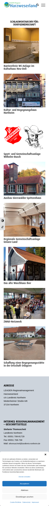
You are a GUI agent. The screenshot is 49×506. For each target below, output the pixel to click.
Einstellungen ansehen (24, 497)
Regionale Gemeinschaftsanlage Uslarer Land (22, 240)
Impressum (35, 502)
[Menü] (42, 5)
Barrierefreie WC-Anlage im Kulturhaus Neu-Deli (19, 67)
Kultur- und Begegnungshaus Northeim (20, 111)
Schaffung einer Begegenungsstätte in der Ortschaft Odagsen (24, 364)
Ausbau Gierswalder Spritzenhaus (22, 198)
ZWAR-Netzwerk (13, 321)
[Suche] (36, 5)
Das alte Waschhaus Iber (17, 283)
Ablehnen (24, 490)
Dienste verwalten (24, 477)
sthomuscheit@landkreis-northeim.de (24, 444)
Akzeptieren (24, 484)
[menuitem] (36, 5)
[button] (45, 454)
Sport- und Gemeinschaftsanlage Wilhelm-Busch (22, 155)
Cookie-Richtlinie (15, 502)
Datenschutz (26, 502)
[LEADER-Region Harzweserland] (20, 5)
